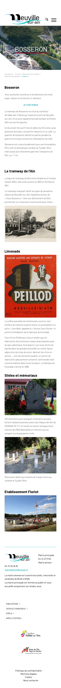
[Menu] (52, 20)
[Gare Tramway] (30, 224)
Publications (12, 604)
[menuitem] (45, 20)
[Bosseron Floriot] (30, 513)
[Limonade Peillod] (30, 286)
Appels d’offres (13, 618)
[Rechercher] (45, 20)
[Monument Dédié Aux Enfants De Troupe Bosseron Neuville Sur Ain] (30, 455)
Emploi (9, 613)
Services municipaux (16, 609)
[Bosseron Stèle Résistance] (30, 397)
